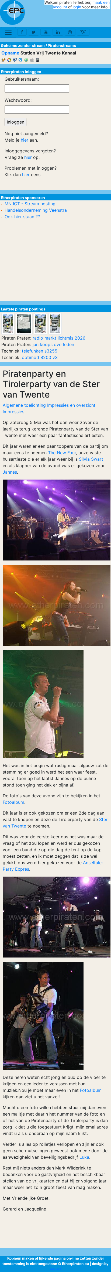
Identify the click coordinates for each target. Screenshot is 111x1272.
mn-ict (55, 1269)
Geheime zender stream (23, 45)
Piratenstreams (62, 45)
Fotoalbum (13, 802)
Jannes (10, 472)
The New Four (62, 452)
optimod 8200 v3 (40, 357)
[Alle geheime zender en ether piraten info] (12, 12)
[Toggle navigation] (8, 32)
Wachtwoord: (18, 100)
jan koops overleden (53, 344)
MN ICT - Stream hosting (30, 203)
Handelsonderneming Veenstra (36, 210)
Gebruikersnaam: (22, 79)
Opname (10, 53)
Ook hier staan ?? (22, 216)
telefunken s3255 (39, 351)
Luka (84, 1157)
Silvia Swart (91, 459)
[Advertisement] (78, 18)
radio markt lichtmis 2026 (59, 338)
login (77, 7)
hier (24, 140)
